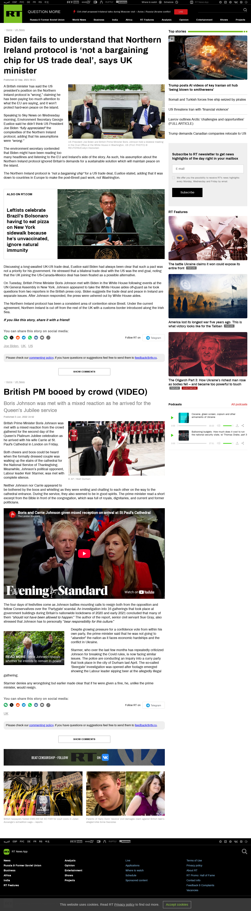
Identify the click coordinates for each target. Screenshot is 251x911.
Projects (240, 20)
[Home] (13, 14)
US (30, 346)
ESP (14, 2)
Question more (44, 12)
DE (28, 2)
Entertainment (204, 20)
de (29, 841)
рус (22, 841)
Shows (224, 20)
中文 (46, 2)
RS (40, 2)
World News (79, 20)
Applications (132, 865)
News (7, 860)
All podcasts (239, 404)
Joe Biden (11, 346)
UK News (20, 30)
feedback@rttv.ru (146, 357)
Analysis (166, 20)
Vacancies (192, 890)
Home (9, 30)
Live (128, 860)
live (181, 12)
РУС (22, 2)
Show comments (84, 371)
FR (34, 2)
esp (15, 841)
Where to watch (135, 870)
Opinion (184, 20)
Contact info (193, 880)
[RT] (73, 2)
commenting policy (41, 357)
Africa (129, 20)
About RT (192, 870)
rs (40, 841)
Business (99, 20)
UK (23, 346)
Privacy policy (194, 865)
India (115, 20)
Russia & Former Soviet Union (47, 20)
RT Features (147, 20)
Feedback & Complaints (200, 885)
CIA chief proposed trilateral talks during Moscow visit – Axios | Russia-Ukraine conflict (124, 11)
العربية (7, 2)
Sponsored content (137, 880)
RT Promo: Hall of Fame (201, 875)
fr (34, 841)
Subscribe (187, 192)
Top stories (177, 31)
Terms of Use (194, 860)
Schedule (131, 875)
